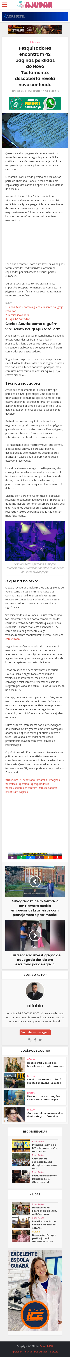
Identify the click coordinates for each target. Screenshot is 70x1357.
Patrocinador (41, 1351)
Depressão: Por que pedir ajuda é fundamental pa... (44, 1238)
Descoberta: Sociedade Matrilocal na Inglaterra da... (45, 1064)
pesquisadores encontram (22, 787)
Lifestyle (35, 42)
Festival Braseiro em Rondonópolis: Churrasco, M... (44, 1179)
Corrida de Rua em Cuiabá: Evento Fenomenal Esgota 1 (44, 1081)
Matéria (36, 1231)
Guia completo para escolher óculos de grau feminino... (45, 1114)
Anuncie (28, 1351)
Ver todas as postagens (35, 1032)
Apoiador (17, 1351)
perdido (24, 783)
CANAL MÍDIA (46, 1346)
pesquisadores (40, 783)
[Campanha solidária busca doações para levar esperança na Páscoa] (22, 1159)
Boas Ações (38, 1141)
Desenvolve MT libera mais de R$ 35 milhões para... (44, 1211)
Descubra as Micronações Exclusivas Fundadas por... (43, 1098)
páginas (55, 780)
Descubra (12, 780)
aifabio (36, 90)
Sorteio (54, 1351)
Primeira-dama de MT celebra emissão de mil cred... (44, 1148)
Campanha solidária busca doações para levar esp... (44, 1163)
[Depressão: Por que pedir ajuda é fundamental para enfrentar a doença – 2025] (22, 1236)
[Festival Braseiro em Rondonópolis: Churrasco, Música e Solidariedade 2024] (22, 1176)
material (43, 780)
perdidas (12, 783)
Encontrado (28, 780)
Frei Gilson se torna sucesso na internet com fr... (44, 1225)
